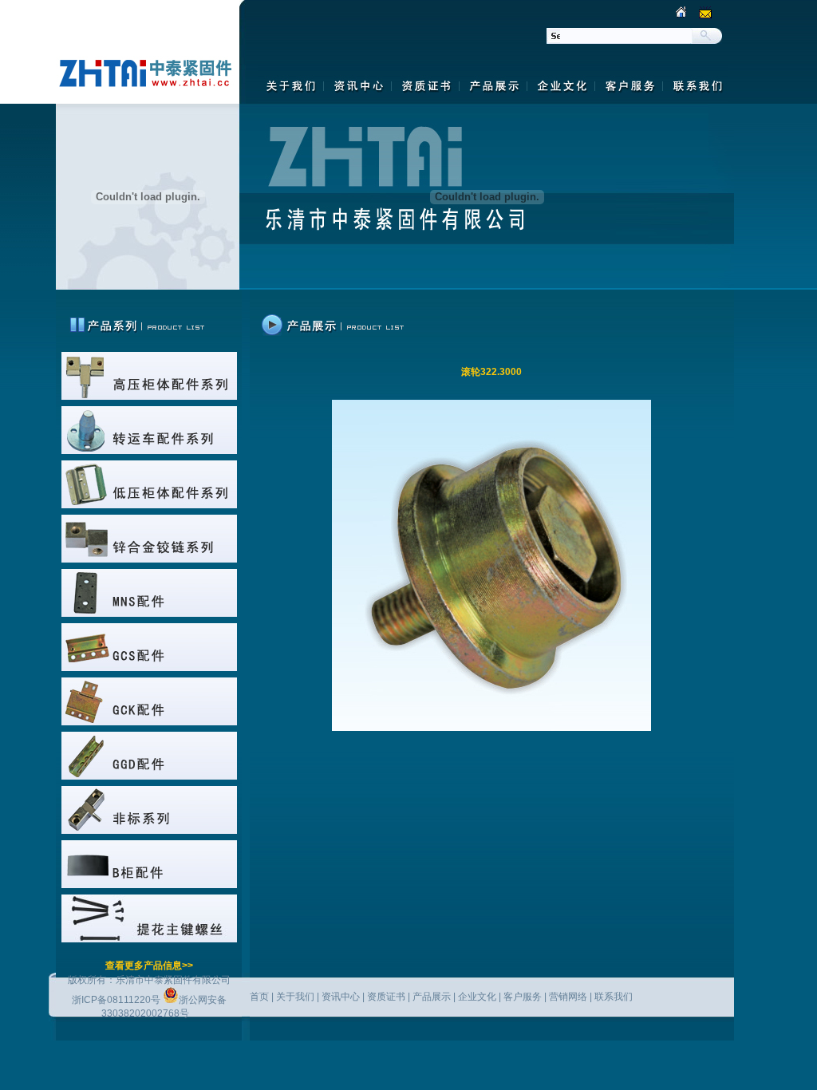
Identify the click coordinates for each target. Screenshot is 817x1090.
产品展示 (431, 996)
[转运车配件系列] (149, 450)
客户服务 (522, 996)
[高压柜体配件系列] (149, 396)
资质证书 (386, 996)
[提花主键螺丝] (149, 939)
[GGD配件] (149, 776)
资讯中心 (341, 996)
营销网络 (568, 996)
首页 (259, 996)
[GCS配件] (149, 667)
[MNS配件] (149, 613)
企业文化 (477, 996)
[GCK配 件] (149, 722)
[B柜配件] (149, 885)
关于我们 (295, 996)
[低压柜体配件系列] (149, 505)
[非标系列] (149, 830)
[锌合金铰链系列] (149, 559)
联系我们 (613, 996)
